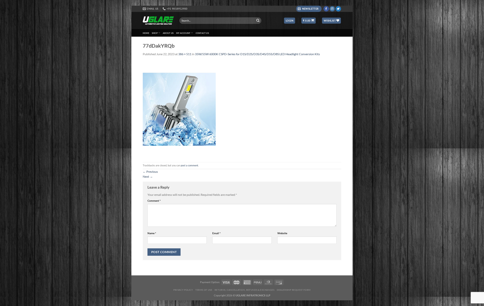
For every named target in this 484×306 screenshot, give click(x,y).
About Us (168, 33)
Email (216, 233)
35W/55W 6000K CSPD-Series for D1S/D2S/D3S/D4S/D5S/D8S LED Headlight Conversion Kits (257, 54)
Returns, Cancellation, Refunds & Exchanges (245, 289)
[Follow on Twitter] (338, 9)
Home (146, 33)
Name (151, 233)
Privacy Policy (183, 289)
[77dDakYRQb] (179, 109)
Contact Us (202, 33)
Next (148, 176)
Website (282, 233)
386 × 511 (184, 54)
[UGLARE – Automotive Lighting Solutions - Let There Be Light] (158, 20)
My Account (183, 33)
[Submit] (258, 20)
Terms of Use (203, 289)
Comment (154, 200)
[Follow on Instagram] (332, 9)
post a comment (189, 165)
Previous (150, 171)
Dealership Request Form (294, 289)
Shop (155, 33)
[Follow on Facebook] (326, 9)
